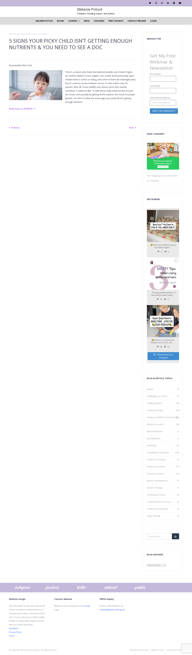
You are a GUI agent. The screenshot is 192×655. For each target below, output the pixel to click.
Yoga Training (153, 515)
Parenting (151, 445)
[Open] (163, 226)
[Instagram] (176, 239)
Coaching (99, 20)
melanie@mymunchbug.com (112, 609)
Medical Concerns (17, 34)
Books (60, 20)
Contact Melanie (137, 20)
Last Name (155, 86)
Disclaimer (13, 628)
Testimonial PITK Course (159, 501)
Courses (72, 20)
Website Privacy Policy (139, 650)
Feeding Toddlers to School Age (162, 417)
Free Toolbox (115, 20)
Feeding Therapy (155, 410)
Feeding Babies (154, 403)
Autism (150, 389)
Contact (86, 606)
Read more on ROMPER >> (22, 108)
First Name (155, 74)
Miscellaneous (154, 438)
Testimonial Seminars (157, 508)
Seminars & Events (156, 466)
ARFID (87, 20)
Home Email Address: (160, 97)
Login (153, 20)
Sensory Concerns (155, 473)
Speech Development (157, 480)
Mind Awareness (155, 431)
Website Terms (157, 650)
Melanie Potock (90, 9)
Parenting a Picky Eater (36, 34)
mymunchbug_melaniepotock (163, 212)
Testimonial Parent (156, 494)
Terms (12, 635)
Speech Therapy (154, 487)
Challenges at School (157, 396)
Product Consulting (156, 459)
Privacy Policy (15, 632)
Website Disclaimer (175, 650)
